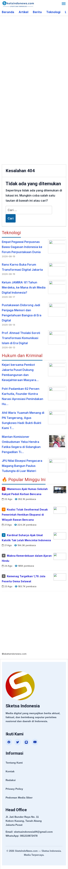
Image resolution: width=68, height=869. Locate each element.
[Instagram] (26, 742)
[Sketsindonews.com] (18, 4)
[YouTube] (35, 742)
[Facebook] (9, 742)
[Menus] (63, 4)
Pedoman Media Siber (19, 797)
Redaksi (11, 780)
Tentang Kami (14, 762)
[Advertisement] (34, 54)
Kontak (10, 771)
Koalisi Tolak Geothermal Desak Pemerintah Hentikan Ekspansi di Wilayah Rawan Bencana (25, 514)
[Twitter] (17, 742)
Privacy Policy (14, 788)
